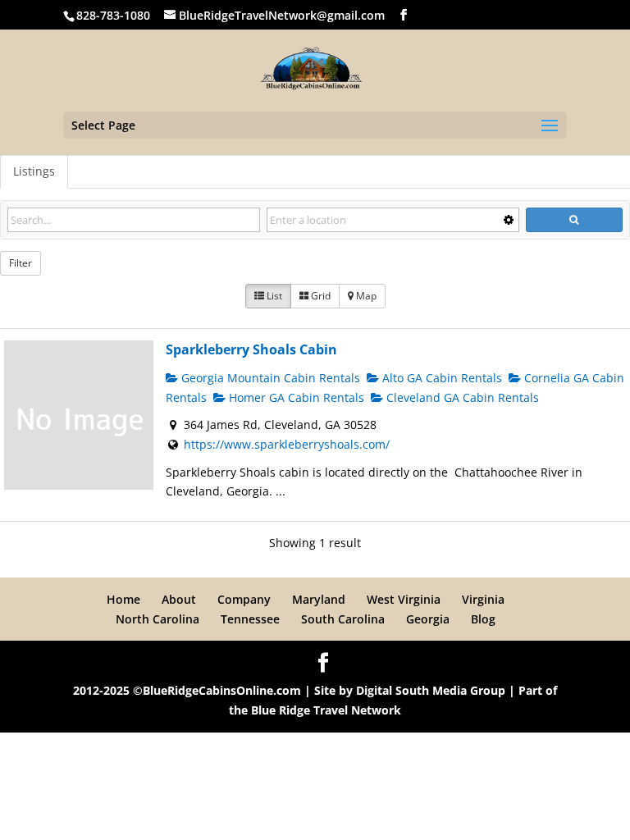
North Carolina (157, 619)
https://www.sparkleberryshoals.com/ (287, 444)
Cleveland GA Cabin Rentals (461, 397)
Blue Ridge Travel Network (326, 710)
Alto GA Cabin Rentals (440, 378)
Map (365, 296)
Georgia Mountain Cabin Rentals (269, 378)
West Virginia (404, 599)
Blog (483, 619)
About (179, 599)
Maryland (318, 599)
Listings (34, 171)
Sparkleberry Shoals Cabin (251, 349)
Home (123, 599)
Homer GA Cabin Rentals (295, 397)
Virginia (483, 599)
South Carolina (343, 619)
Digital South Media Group (430, 690)
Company (244, 599)
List (273, 296)
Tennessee (250, 619)
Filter (20, 263)
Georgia (428, 619)
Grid (319, 296)
